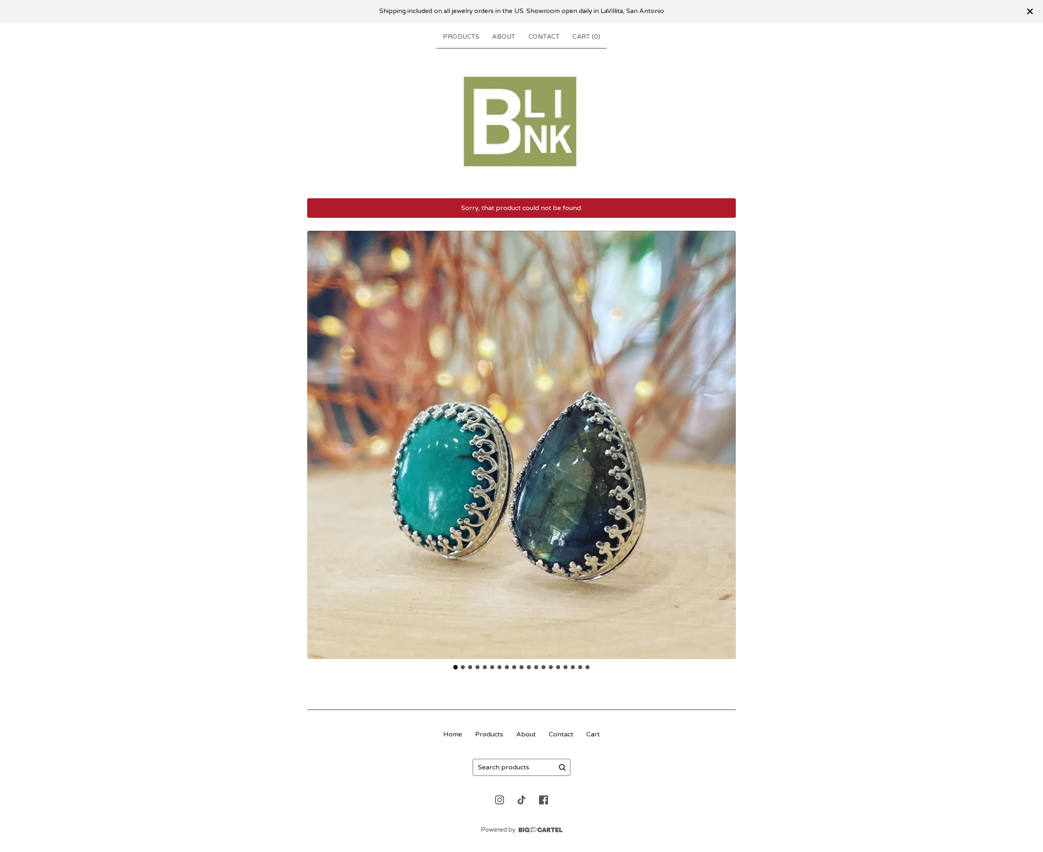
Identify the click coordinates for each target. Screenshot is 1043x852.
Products (461, 36)
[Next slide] (724, 445)
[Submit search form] (562, 767)
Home (452, 734)
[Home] (521, 121)
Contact (544, 36)
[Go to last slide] (318, 445)
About (503, 36)
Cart (593, 734)
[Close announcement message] (1029, 11)
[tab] (455, 667)
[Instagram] (499, 800)
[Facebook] (544, 800)
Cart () (586, 36)
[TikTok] (521, 800)
